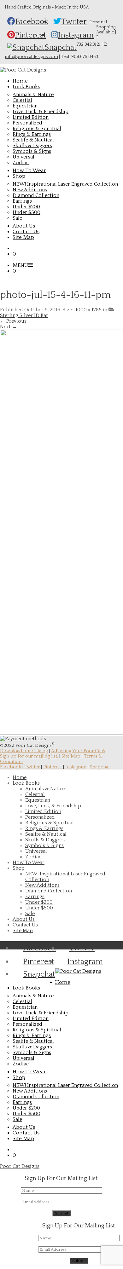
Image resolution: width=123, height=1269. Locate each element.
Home (19, 777)
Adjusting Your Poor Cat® (78, 750)
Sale (17, 218)
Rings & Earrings (32, 134)
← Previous (13, 321)
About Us (24, 919)
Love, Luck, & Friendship (40, 111)
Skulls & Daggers (32, 145)
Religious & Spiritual (37, 128)
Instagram (75, 767)
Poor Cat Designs (19, 1166)
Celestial (22, 100)
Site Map (71, 756)
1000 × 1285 (88, 310)
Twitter (32, 767)
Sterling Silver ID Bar (24, 315)
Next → (8, 327)
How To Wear (28, 862)
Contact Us (25, 925)
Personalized (27, 123)
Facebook (10, 767)
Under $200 (26, 207)
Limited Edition (31, 117)
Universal (23, 157)
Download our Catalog (24, 750)
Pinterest (52, 767)
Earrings (22, 201)
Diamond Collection (36, 195)
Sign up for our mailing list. (29, 756)
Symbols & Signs (32, 151)
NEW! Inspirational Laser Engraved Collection (65, 184)
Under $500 (26, 212)
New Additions (30, 190)
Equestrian (25, 106)
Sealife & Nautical (33, 140)
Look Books (26, 783)
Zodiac (21, 162)
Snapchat (100, 767)
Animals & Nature (33, 94)
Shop (19, 868)
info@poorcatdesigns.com (31, 56)
